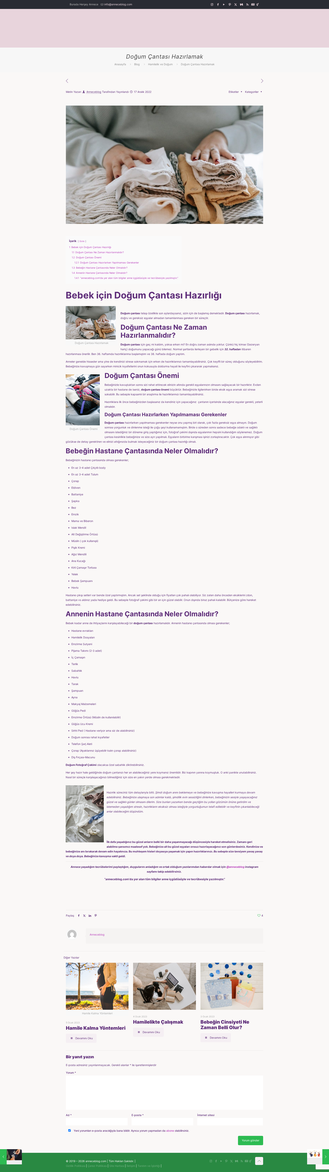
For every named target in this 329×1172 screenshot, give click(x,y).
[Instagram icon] (212, 4)
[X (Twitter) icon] (236, 4)
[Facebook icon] (218, 4)
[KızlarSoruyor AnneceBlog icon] (257, 4)
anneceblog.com (117, 879)
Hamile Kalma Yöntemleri (95, 1028)
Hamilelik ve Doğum (160, 64)
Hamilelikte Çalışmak (158, 1022)
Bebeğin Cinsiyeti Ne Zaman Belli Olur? (224, 1024)
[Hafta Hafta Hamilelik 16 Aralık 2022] (11, 1156)
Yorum (71, 1072)
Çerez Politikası (97, 1165)
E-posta (138, 1115)
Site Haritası (116, 1165)
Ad (69, 1115)
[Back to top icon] (259, 1161)
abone (170, 1130)
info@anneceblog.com (118, 4)
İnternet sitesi (205, 1115)
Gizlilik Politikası (75, 1165)
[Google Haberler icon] (253, 4)
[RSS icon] (247, 4)
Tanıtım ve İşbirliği (149, 1165)
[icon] (242, 4)
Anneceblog (93, 91)
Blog (137, 64)
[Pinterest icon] (230, 4)
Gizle (82, 241)
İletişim (131, 1165)
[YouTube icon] (224, 4)
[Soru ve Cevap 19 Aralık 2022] (318, 1156)
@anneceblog (235, 866)
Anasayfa (120, 64)
